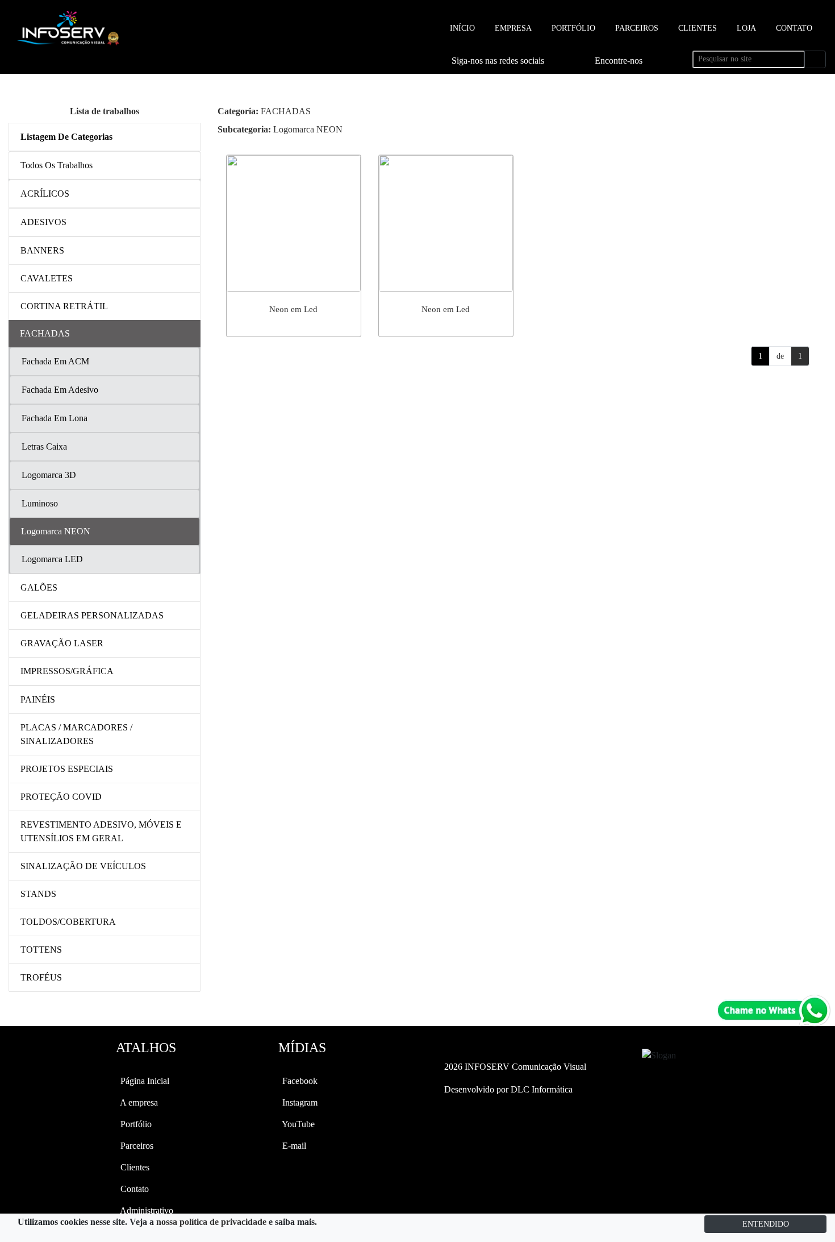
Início (461, 28)
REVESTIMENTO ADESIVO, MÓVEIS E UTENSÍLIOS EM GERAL (101, 831)
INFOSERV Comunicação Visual (515, 1066)
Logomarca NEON (280, 129)
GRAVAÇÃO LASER (61, 643)
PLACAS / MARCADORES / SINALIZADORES (76, 734)
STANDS (38, 894)
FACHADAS (264, 111)
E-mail (293, 1145)
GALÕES (38, 587)
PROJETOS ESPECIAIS (66, 769)
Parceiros (635, 28)
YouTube (297, 1124)
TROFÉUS (41, 977)
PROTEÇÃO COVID (61, 796)
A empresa (138, 1102)
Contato (793, 28)
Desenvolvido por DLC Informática (507, 1089)
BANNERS (42, 250)
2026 (453, 1066)
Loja (745, 28)
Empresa (512, 28)
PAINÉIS (37, 699)
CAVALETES (46, 278)
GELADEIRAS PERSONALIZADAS (92, 615)
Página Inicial (143, 1081)
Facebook (299, 1081)
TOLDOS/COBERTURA (68, 922)
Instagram (299, 1102)
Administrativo (145, 1210)
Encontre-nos (618, 60)
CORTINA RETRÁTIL (64, 306)
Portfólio (572, 28)
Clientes (696, 28)
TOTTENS (41, 949)
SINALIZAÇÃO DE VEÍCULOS (83, 866)
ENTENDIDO (765, 1224)
